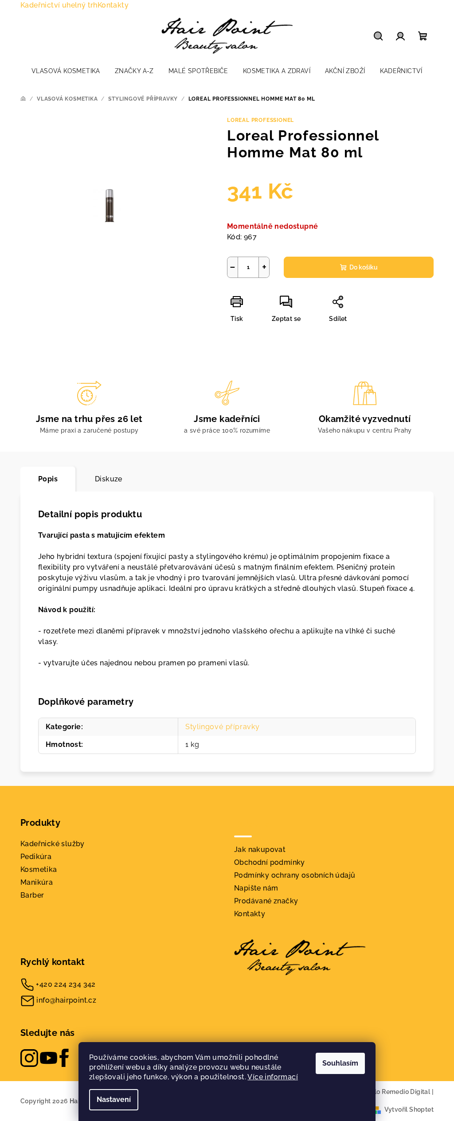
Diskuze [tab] (108, 479)
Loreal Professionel (260, 120)
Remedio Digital (406, 1091)
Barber (32, 895)
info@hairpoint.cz (66, 1000)
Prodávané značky (266, 901)
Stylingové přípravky (222, 727)
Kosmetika (38, 869)
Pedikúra (35, 856)
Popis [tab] (48, 479)
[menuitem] (65, 71)
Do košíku (363, 267)
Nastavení (114, 1099)
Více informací (272, 1077)
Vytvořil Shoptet (409, 1109)
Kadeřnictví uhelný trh (59, 5)
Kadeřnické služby (52, 844)
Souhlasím (340, 1063)
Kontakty (113, 5)
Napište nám (256, 888)
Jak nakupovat (260, 849)
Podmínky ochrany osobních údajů (294, 875)
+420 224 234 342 (65, 984)
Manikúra (36, 882)
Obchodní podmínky (269, 862)
